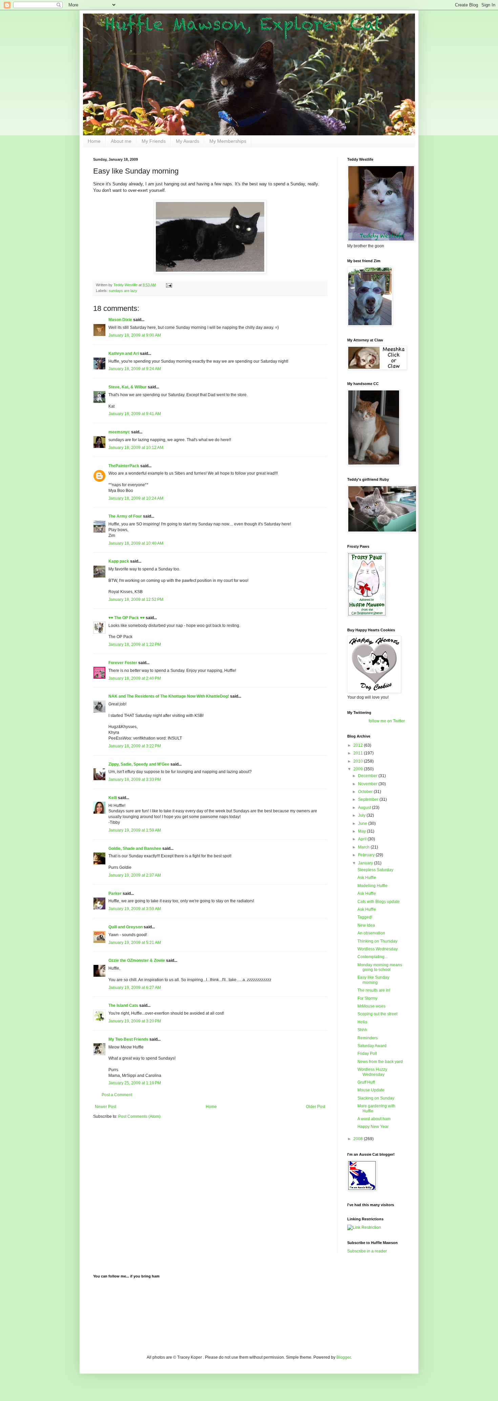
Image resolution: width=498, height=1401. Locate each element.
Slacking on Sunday (375, 1098)
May (362, 831)
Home (94, 141)
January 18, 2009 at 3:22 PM (134, 746)
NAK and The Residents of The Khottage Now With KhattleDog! (168, 696)
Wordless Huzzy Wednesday (372, 1072)
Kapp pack (118, 561)
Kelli (112, 797)
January (366, 863)
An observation (371, 933)
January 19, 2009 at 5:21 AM (134, 942)
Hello (362, 1022)
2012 (358, 745)
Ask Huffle (366, 877)
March (364, 847)
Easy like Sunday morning (373, 980)
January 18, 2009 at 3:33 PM (134, 779)
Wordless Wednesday (377, 949)
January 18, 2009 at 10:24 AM (135, 498)
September (368, 799)
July (362, 815)
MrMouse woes (371, 1006)
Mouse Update (371, 1090)
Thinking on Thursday (377, 941)
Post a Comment (117, 1094)
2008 (358, 1138)
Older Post (315, 1106)
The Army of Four (125, 516)
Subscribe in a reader (367, 1251)
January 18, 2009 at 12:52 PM (135, 599)
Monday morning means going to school (379, 967)
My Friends (154, 141)
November (368, 784)
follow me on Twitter (387, 721)
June (363, 823)
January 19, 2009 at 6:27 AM (134, 987)
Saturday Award (372, 1045)
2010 (358, 761)
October (366, 791)
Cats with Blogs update (378, 901)
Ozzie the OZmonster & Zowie (136, 960)
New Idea (366, 925)
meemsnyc (119, 432)
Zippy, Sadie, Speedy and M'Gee (138, 764)
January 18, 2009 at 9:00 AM (134, 335)
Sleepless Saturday (375, 869)
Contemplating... (372, 956)
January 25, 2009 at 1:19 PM (134, 1083)
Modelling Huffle (372, 885)
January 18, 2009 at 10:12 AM (135, 447)
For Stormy (367, 998)
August (365, 807)
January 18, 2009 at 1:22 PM (134, 644)
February (367, 855)
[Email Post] (168, 285)
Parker (115, 893)
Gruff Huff (366, 1082)
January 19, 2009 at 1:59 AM (134, 830)
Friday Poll (367, 1053)
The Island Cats (123, 1005)
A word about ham (374, 1118)
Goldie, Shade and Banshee (134, 848)
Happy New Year (373, 1126)
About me (121, 141)
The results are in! (373, 990)
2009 (358, 769)
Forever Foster (122, 662)
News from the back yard (380, 1061)
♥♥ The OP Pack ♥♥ (126, 617)
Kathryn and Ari (123, 353)
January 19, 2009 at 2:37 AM (134, 875)
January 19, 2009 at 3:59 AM (134, 908)
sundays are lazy (123, 291)
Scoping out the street (377, 1014)
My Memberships (227, 141)
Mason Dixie (120, 319)
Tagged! (364, 917)
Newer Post (105, 1106)
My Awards (187, 141)
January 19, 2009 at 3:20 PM (134, 1021)
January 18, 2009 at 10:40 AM (135, 543)
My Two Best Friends (128, 1039)
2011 (358, 753)
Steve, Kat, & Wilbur (127, 387)
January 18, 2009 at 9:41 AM (134, 413)
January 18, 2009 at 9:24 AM (134, 368)
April (363, 839)
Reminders (367, 1038)
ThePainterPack (123, 466)
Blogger (343, 1357)
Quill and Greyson (125, 927)
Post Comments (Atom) (139, 1116)
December (368, 775)
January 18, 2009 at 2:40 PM (134, 678)
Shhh (362, 1029)
